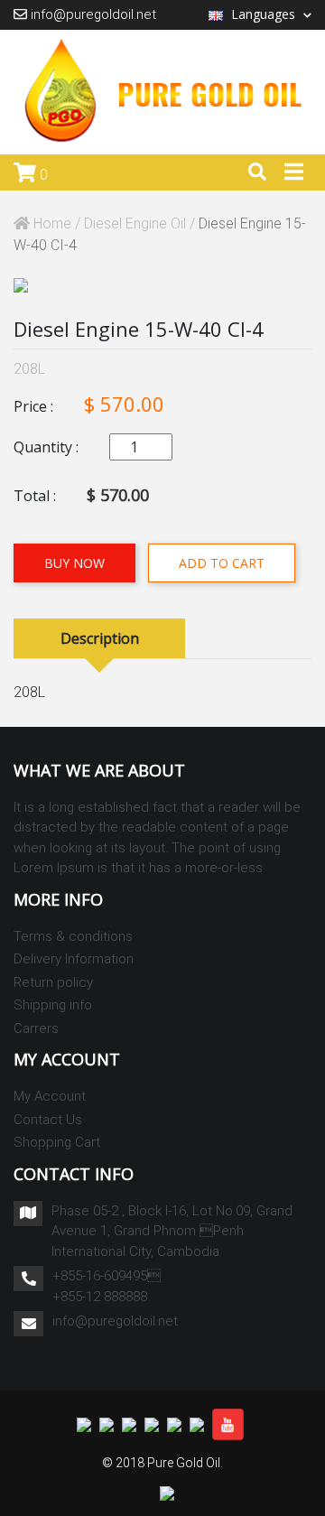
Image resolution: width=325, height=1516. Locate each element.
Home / (57, 223)
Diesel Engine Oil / (141, 223)
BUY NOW (74, 563)
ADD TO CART (222, 563)
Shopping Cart (57, 1142)
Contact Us (48, 1119)
